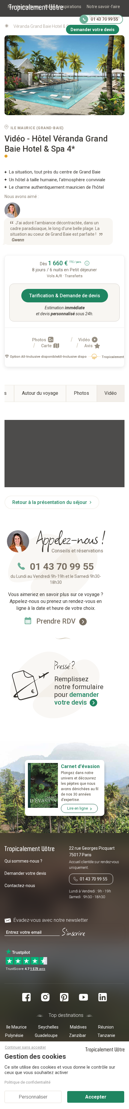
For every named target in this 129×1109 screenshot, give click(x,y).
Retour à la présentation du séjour (50, 502)
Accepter (95, 1097)
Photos (39, 339)
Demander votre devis (25, 873)
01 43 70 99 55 (62, 566)
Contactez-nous (19, 885)
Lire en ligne (77, 808)
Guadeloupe (46, 1035)
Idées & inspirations (63, 6)
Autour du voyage (40, 393)
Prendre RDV (56, 621)
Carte (46, 345)
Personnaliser (33, 1097)
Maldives (78, 1027)
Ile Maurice (16, 1027)
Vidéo (84, 339)
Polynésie (14, 1035)
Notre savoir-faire (103, 6)
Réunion (106, 1027)
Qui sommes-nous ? (23, 861)
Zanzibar (77, 1035)
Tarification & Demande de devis (64, 295)
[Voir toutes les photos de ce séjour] (64, 75)
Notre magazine (104, 17)
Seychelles (48, 1027)
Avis (89, 345)
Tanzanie (106, 1035)
